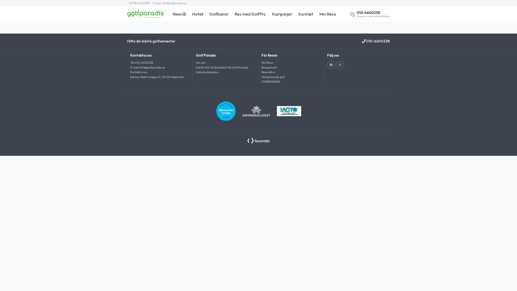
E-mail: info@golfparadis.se (169, 3)
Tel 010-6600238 (139, 3)
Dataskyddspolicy (207, 72)
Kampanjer (282, 14)
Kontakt (305, 14)
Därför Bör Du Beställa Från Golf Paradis (222, 67)
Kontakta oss (138, 72)
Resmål (179, 14)
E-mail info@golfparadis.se (147, 67)
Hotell (197, 14)
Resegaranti (269, 67)
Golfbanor (219, 14)
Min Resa (327, 14)
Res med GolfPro (250, 14)
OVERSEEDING (271, 81)
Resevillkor (268, 72)
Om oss (201, 62)
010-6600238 (378, 41)
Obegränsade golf (273, 77)
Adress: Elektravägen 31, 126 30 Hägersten (157, 77)
